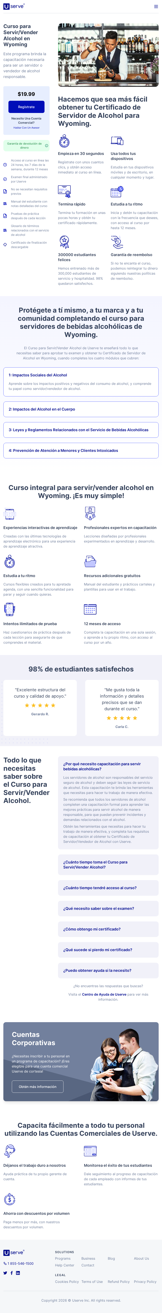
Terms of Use (92, 1281)
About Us (141, 1258)
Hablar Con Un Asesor (26, 127)
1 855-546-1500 (21, 1263)
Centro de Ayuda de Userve (104, 994)
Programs (62, 1258)
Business (88, 1258)
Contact (87, 1265)
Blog (111, 1258)
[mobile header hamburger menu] (156, 6)
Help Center (64, 1265)
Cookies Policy (67, 1281)
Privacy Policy (145, 1281)
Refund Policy (119, 1281)
